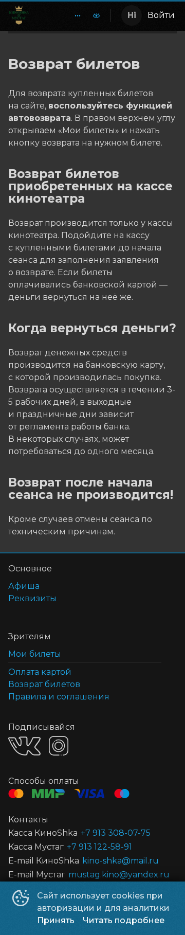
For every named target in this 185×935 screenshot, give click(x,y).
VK (24, 746)
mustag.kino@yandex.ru (119, 874)
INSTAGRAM (58, 746)
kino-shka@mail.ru (120, 861)
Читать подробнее (123, 920)
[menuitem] (77, 15)
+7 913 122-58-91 (99, 847)
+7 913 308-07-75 (116, 833)
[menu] (71, 15)
